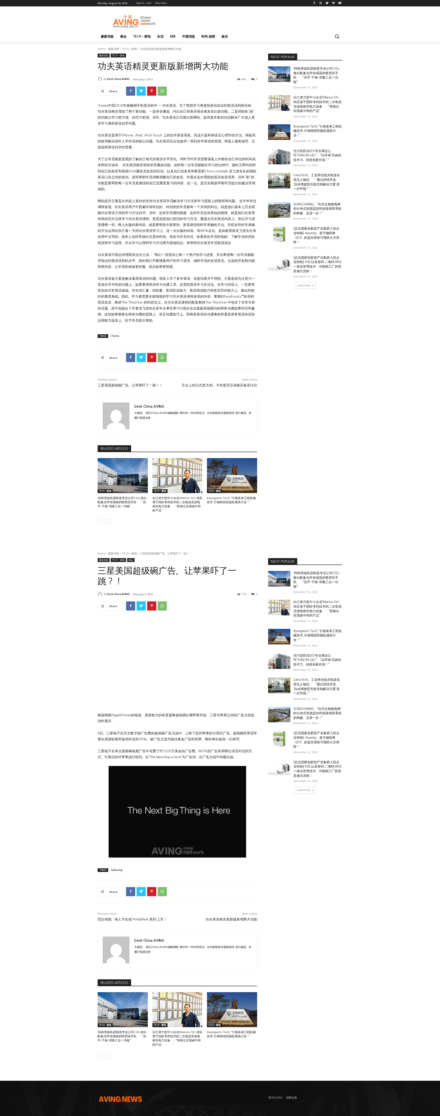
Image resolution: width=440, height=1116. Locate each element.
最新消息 (113, 49)
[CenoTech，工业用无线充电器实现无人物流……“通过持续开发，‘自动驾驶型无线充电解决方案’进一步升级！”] (279, 181)
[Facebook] (314, 3)
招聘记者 (291, 1097)
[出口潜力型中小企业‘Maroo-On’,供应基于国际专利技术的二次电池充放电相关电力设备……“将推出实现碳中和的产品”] (177, 475)
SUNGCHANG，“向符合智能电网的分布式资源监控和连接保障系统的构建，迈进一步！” (317, 209)
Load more (304, 285)
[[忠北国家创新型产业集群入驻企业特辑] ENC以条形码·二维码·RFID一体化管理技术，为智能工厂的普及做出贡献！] (279, 263)
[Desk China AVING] (101, 79)
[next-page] (108, 521)
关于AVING (275, 1097)
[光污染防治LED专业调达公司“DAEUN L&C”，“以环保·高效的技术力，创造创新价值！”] (279, 156)
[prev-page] (100, 521)
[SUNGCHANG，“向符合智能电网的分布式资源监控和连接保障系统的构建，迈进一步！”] (279, 210)
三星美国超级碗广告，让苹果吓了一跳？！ (130, 385)
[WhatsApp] (162, 91)
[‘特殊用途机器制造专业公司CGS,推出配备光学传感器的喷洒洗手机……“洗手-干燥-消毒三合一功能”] (123, 475)
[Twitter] (327, 3)
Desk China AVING (118, 79)
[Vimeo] (333, 3)
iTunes (115, 336)
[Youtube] (339, 3)
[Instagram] (320, 3)
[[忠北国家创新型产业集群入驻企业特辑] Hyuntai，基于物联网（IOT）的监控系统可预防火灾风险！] (279, 234)
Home (101, 49)
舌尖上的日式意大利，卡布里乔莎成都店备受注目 (219, 385)
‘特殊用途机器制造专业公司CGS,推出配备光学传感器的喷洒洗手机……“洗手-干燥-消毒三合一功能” (122, 502)
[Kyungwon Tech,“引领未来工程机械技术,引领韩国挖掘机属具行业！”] (232, 475)
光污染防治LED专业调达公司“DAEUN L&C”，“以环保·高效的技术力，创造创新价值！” (317, 155)
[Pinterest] (151, 91)
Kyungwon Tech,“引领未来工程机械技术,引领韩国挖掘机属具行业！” (317, 131)
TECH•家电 (129, 49)
